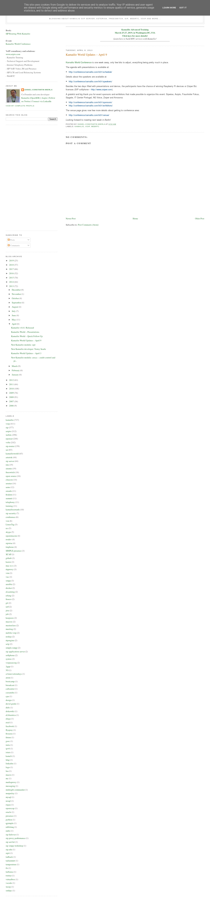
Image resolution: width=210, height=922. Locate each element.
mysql (8, 797)
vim (7, 573)
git (7, 602)
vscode (9, 882)
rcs (7, 528)
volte (8, 442)
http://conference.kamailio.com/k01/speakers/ (90, 81)
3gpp (8, 666)
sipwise (9, 543)
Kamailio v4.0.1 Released (22, 327)
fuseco (8, 599)
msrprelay (10, 793)
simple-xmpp (11, 647)
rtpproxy (9, 569)
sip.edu (9, 849)
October (15, 298)
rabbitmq (10, 826)
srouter (9, 483)
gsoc (8, 741)
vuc (7, 576)
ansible (9, 584)
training (9, 505)
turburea (9, 871)
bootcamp (10, 681)
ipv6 (8, 748)
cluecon (9, 479)
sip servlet (10, 841)
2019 (11, 260)
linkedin (9, 763)
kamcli (9, 756)
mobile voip (11, 632)
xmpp (8, 580)
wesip (8, 886)
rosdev (9, 539)
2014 (11, 281)
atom (8, 677)
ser (7, 449)
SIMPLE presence (13, 550)
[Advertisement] (19, 177)
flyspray (9, 729)
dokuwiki (10, 711)
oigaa (8, 804)
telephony (10, 502)
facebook (10, 726)
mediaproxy (11, 782)
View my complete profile (20, 106)
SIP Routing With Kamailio (18, 33)
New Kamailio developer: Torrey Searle (28, 348)
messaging (10, 785)
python (9, 819)
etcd (8, 722)
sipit (8, 853)
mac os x (9, 565)
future (8, 737)
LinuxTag (10, 524)
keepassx (10, 617)
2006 (11, 405)
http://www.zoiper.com (101, 89)
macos (8, 774)
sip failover (11, 834)
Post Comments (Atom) (88, 224)
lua (7, 771)
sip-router (10, 446)
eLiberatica (11, 715)
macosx (9, 621)
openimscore (11, 535)
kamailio (79, 126)
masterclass (11, 625)
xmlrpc (9, 890)
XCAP (8, 554)
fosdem (9, 494)
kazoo (8, 561)
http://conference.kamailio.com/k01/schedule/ (90, 71)
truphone (10, 546)
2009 (11, 392)
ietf (7, 606)
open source (11, 476)
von (7, 520)
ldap (8, 759)
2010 (11, 388)
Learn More (169, 7)
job (7, 614)
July (14, 311)
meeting (9, 629)
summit (9, 498)
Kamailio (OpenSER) (30, 97)
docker (9, 587)
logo (8, 767)
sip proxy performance (15, 838)
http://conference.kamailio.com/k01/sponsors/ (90, 102)
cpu (7, 696)
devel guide (11, 703)
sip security (11, 513)
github (9, 558)
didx (8, 707)
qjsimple (9, 823)
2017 (11, 269)
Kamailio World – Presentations (25, 331)
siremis (9, 468)
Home (135, 218)
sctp (7, 643)
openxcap (10, 808)
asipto (8, 431)
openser (9, 438)
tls (7, 868)
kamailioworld (12, 453)
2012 (11, 380)
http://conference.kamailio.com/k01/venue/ (89, 115)
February (16, 370)
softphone (10, 655)
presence (9, 815)
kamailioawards (13, 509)
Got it (183, 7)
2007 (11, 401)
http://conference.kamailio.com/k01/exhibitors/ (91, 105)
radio (8, 830)
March (15, 366)
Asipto (44, 97)
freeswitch (10, 472)
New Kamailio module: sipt (23, 344)
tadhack (9, 856)
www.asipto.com (13, 54)
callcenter (10, 688)
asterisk (9, 457)
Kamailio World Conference (79, 62)
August (15, 306)
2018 (11, 264)
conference (10, 517)
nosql (8, 800)
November (16, 294)
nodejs (9, 636)
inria (8, 744)
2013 (11, 286)
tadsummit (10, 860)
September (17, 302)
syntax (9, 658)
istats (8, 752)
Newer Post (71, 218)
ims (7, 464)
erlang (8, 595)
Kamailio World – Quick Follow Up (27, 336)
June (14, 315)
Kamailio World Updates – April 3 (26, 353)
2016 (11, 273)
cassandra (10, 692)
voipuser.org (11, 662)
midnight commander (15, 789)
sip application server (15, 651)
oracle (8, 812)
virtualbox (10, 879)
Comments (15, 245)
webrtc (95, 126)
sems (8, 487)
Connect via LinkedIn (41, 101)
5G (7, 670)
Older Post (199, 218)
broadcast (10, 685)
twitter (8, 875)
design (9, 700)
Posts (12, 239)
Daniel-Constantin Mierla (38, 90)
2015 (11, 277)
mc (7, 778)
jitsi (7, 610)
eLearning (10, 591)
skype (8, 532)
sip (7, 427)
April (14, 323)
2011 (11, 384)
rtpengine (10, 640)
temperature (11, 864)
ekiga (8, 718)
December (16, 289)
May (14, 319)
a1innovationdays (14, 673)
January (15, 374)
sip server (10, 461)
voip (87, 126)
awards (9, 490)
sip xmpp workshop (14, 845)
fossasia (9, 733)
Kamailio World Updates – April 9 (26, 340)
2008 (11, 397)
